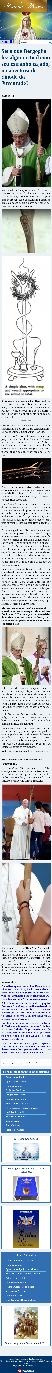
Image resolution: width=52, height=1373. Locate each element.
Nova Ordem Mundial (17, 1103)
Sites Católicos (13, 1125)
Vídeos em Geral (14, 1295)
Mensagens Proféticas (16, 1291)
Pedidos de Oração (15, 1129)
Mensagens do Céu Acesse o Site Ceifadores (26, 1170)
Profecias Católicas (15, 1090)
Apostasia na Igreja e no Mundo (22, 1269)
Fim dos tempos (14, 1086)
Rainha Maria (23, 6)
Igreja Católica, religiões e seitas (22, 1107)
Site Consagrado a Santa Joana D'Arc (26, 1343)
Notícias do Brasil (15, 1112)
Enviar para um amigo (15, 1063)
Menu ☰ (6, 41)
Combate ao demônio (16, 1099)
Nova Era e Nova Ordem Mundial (23, 1273)
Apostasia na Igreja (15, 1077)
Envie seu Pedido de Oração (20, 1260)
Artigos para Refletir (16, 1094)
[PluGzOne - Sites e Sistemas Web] (26, 1371)
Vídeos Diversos (14, 1121)
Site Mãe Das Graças (26, 1138)
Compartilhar (34, 1063)
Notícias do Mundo (15, 1116)
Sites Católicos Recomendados (21, 1300)
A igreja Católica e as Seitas (20, 1286)
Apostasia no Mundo (16, 1081)
